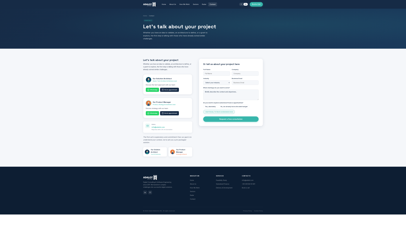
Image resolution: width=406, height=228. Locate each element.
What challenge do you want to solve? (216, 88)
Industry (206, 78)
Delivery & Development (224, 188)
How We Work (184, 4)
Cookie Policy (258, 211)
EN (245, 4)
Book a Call (256, 4)
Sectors (196, 4)
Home (164, 4)
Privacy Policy (247, 211)
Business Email (237, 78)
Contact (213, 4)
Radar (204, 4)
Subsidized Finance (222, 184)
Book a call (246, 188)
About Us (172, 4)
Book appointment (170, 90)
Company (235, 69)
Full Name (206, 69)
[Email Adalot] (150, 192)
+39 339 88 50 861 (248, 184)
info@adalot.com (158, 127)
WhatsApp (153, 90)
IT (241, 4)
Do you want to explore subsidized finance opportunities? (223, 103)
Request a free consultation (231, 119)
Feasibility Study (221, 180)
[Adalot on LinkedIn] (145, 192)
